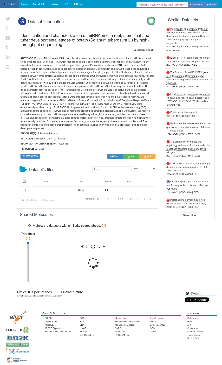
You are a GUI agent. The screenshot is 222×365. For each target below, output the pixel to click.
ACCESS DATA (30, 156)
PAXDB (83, 331)
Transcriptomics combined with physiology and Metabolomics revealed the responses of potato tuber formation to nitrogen (188, 147)
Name (46, 182)
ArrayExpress (156, 318)
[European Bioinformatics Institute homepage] (17, 329)
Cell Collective (87, 334)
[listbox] (149, 169)
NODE (153, 331)
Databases (55, 4)
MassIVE (49, 324)
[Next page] (144, 199)
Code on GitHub (195, 331)
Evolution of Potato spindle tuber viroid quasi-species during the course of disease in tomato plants (188, 127)
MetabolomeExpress (124, 324)
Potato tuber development (183, 112)
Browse (24, 4)
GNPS (118, 328)
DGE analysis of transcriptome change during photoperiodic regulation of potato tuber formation (188, 167)
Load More (190, 215)
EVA (82, 321)
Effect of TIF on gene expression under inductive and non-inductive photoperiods (188, 59)
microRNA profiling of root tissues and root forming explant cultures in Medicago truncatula (187, 185)
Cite (116, 156)
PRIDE (48, 318)
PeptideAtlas (51, 321)
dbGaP (153, 321)
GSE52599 (39, 138)
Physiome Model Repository (58, 331)
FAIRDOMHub (122, 334)
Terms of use (193, 334)
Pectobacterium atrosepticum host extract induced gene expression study (186, 201)
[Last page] (151, 199)
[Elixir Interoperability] (17, 316)
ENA (82, 324)
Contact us (192, 328)
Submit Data (193, 338)
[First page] (131, 199)
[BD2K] (17, 337)
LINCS (83, 328)
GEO (152, 328)
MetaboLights (121, 318)
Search (212, 4)
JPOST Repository (54, 328)
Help (189, 321)
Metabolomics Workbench (127, 321)
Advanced (196, 4)
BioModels (120, 331)
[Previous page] (138, 199)
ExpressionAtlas (157, 324)
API (189, 324)
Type (80, 182)
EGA (82, 318)
